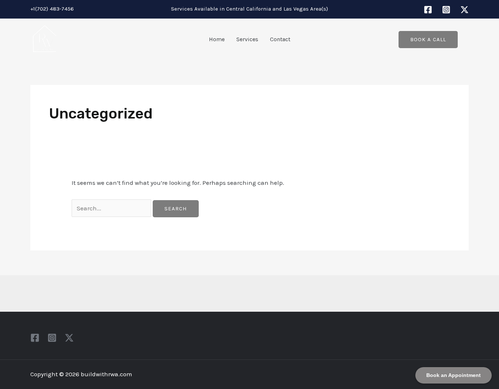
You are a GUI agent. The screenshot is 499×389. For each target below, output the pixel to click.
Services (247, 39)
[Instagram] (446, 9)
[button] (428, 39)
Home (217, 39)
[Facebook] (428, 9)
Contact (280, 39)
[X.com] (464, 9)
